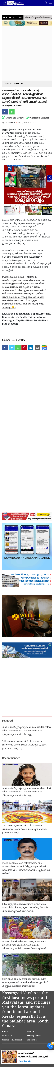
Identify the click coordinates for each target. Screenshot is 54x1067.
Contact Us (7, 1036)
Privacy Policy (34, 1036)
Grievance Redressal (12, 1040)
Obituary (18, 84)
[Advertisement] (27, 53)
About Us (31, 1032)
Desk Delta (10, 123)
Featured (7, 721)
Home (6, 84)
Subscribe (32, 1040)
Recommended (11, 758)
